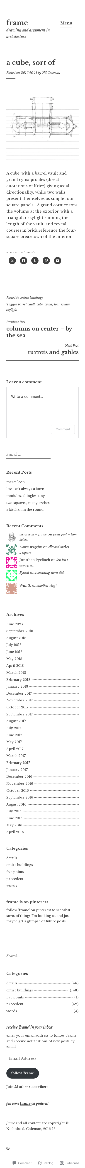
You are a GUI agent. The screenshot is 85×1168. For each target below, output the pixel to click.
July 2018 (14, 645)
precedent (14, 879)
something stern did (49, 573)
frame (17, 23)
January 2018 (17, 686)
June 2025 (14, 624)
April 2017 (14, 749)
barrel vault (26, 304)
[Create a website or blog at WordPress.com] (8, 1148)
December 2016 (19, 777)
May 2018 (14, 659)
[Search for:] (27, 455)
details (11, 858)
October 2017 (17, 707)
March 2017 (16, 756)
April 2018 (15, 666)
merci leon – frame (33, 534)
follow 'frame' (22, 1073)
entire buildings (31, 298)
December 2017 (19, 693)
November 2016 (19, 784)
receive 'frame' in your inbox (29, 1027)
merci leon (15, 482)
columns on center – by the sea (39, 329)
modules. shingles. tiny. (26, 496)
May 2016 (14, 825)
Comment (63, 429)
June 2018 (14, 652)
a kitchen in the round (25, 510)
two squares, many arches (28, 503)
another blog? (47, 585)
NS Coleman (51, 73)
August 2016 (16, 804)
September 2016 (19, 797)
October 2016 (17, 791)
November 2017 (19, 700)
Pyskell (24, 573)
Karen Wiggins (30, 547)
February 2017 (18, 763)
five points (15, 872)
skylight (11, 310)
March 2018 (16, 673)
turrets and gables (53, 349)
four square (62, 304)
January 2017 (17, 770)
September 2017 (19, 714)
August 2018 (16, 638)
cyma (48, 304)
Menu (66, 23)
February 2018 (18, 680)
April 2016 (15, 832)
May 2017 (14, 742)
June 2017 (14, 735)
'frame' (24, 910)
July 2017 (13, 728)
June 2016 (14, 818)
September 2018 (19, 631)
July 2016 (14, 811)
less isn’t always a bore (25, 489)
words (11, 886)
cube (40, 304)
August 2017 (16, 721)
